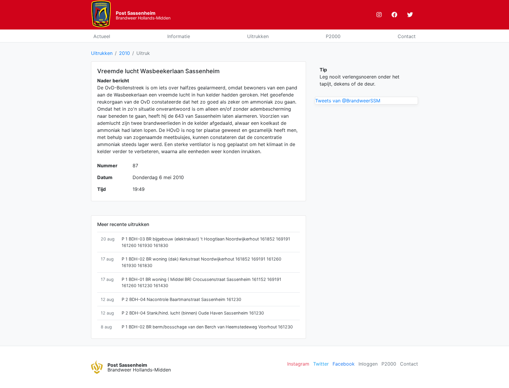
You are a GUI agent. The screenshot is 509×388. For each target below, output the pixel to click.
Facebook (344, 364)
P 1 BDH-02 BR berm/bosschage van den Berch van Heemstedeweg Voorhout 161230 (207, 326)
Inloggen (368, 364)
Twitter (321, 364)
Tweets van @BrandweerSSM (347, 101)
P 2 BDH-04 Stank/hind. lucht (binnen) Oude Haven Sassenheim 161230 (193, 312)
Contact (407, 36)
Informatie (178, 36)
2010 (124, 53)
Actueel (101, 36)
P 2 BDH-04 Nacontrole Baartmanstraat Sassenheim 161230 (181, 299)
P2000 (333, 36)
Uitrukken (258, 36)
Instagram (298, 364)
